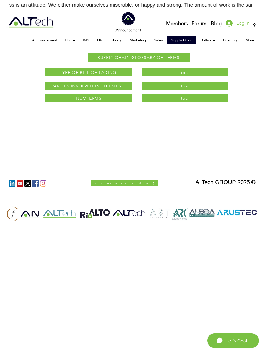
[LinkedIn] (12, 183)
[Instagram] (43, 183)
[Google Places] (254, 25)
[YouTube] (20, 183)
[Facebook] (35, 183)
